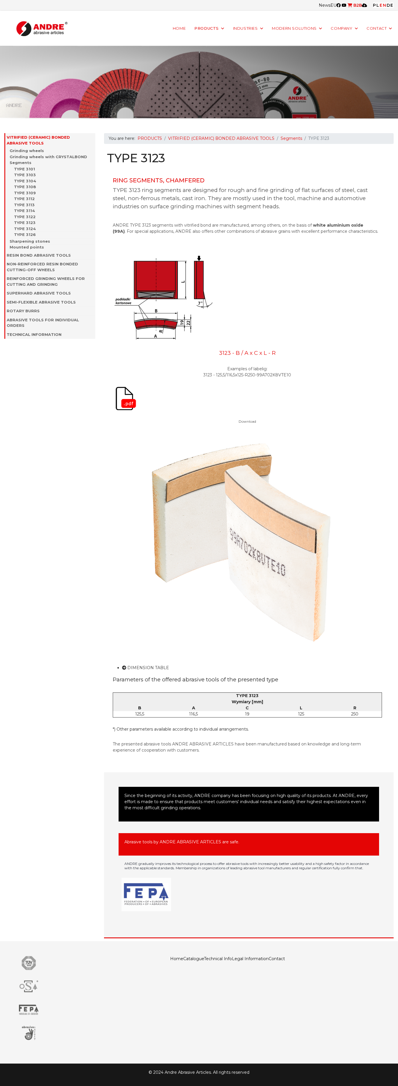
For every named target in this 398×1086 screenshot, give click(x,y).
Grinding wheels (27, 150)
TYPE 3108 (25, 186)
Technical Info (218, 958)
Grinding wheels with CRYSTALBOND (48, 156)
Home (176, 958)
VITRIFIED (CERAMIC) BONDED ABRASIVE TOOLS (38, 140)
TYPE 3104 (25, 181)
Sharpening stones (30, 241)
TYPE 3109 (25, 193)
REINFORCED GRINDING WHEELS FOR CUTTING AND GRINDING (46, 281)
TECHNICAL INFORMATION (34, 334)
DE (390, 5)
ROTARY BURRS (23, 310)
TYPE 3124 (25, 228)
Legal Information (250, 958)
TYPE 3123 (25, 222)
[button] (92, 140)
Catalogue (193, 958)
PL (376, 5)
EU (333, 5)
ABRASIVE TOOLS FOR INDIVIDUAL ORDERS (43, 323)
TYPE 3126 (25, 234)
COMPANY (341, 28)
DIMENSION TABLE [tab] (147, 667)
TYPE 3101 (24, 169)
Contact (277, 958)
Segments (20, 162)
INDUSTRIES (245, 28)
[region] (199, 82)
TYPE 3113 (24, 204)
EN (383, 5)
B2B (357, 5)
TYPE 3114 (24, 210)
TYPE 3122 (25, 216)
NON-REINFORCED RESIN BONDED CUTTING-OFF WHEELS (42, 267)
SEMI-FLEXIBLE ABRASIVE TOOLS (41, 302)
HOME (179, 28)
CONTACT (377, 28)
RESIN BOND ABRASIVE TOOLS (39, 255)
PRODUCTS (206, 28)
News (324, 5)
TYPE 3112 (24, 198)
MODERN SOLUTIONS (294, 28)
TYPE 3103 (25, 174)
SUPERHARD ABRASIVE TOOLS (39, 293)
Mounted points (27, 247)
